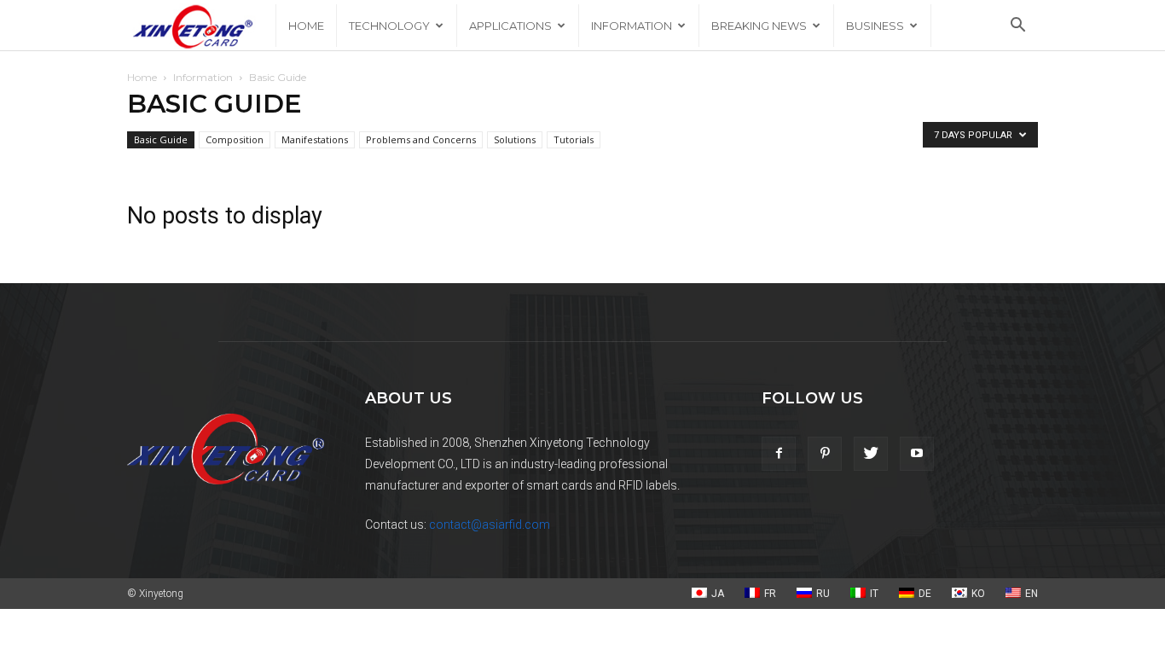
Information (631, 25)
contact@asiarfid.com (489, 524)
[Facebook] (779, 454)
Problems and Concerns (421, 139)
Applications (510, 25)
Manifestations (314, 139)
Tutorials (574, 139)
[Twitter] (871, 454)
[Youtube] (917, 454)
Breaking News (759, 25)
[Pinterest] (825, 454)
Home (306, 25)
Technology (389, 25)
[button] (1017, 27)
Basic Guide (161, 139)
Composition (235, 139)
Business (875, 25)
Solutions (515, 139)
